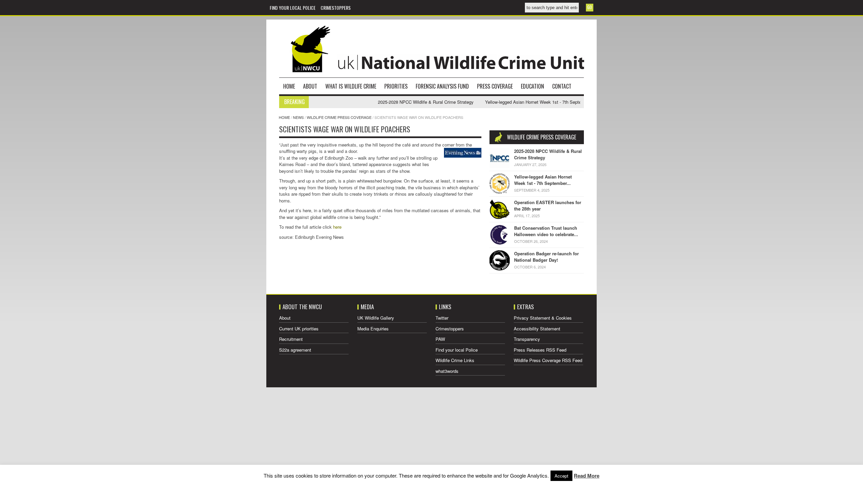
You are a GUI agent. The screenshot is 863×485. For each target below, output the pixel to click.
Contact (561, 86)
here (337, 227)
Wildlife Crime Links (455, 360)
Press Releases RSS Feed (540, 350)
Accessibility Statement (537, 328)
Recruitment (291, 339)
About (310, 86)
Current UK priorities (299, 328)
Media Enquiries (373, 328)
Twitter (442, 318)
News (298, 117)
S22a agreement (295, 350)
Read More (586, 475)
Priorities (396, 86)
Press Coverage (495, 86)
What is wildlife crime (350, 86)
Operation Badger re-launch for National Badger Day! (546, 256)
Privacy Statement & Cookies (543, 318)
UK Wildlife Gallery (375, 318)
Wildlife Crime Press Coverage (339, 117)
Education (532, 86)
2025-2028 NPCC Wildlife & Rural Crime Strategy (414, 102)
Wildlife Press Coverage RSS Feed (548, 360)
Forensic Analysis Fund (442, 86)
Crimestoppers (336, 7)
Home (289, 86)
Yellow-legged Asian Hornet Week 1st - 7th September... (543, 180)
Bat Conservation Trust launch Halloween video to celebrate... (546, 231)
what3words (447, 371)
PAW (440, 339)
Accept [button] (561, 476)
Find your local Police (293, 7)
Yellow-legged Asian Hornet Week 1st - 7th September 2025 (531, 102)
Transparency (527, 339)
